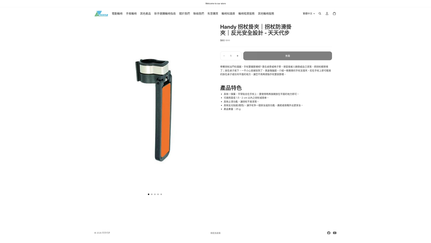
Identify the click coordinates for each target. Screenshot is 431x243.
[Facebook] (329, 233)
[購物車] (334, 13)
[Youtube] (335, 233)
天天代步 (106, 233)
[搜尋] (320, 13)
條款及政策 (215, 233)
